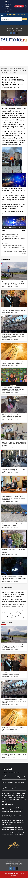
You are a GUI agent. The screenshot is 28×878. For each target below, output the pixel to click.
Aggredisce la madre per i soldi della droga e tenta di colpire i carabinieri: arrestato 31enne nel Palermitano (13, 283)
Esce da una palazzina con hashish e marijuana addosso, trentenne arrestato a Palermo (14, 578)
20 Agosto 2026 (14, 554)
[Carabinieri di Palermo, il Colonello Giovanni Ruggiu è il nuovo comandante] (14, 298)
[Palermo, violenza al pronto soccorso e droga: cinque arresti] (14, 458)
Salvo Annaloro (6, 757)
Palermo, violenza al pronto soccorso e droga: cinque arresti (13, 470)
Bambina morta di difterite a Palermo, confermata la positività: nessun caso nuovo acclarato (13, 336)
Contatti (18, 26)
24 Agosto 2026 (14, 286)
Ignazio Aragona (17, 788)
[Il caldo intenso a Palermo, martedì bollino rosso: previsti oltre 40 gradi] (14, 351)
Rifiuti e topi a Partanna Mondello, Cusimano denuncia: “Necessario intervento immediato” (12, 416)
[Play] (4, 227)
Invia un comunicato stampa (14, 28)
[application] (14, 222)
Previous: (13, 245)
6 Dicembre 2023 (15, 87)
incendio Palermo (9, 234)
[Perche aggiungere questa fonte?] (26, 6)
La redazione (11, 26)
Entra (24, 19)
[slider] (12, 227)
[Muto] (21, 227)
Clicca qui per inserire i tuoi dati (7, 22)
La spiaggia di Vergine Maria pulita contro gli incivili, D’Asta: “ (12, 524)
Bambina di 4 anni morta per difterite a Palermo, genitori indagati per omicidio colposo (14, 443)
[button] (14, 222)
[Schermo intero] (24, 227)
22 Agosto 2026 (14, 419)
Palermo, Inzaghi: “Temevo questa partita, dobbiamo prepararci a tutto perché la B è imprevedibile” (13, 389)
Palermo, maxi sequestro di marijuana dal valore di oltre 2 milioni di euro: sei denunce (13, 551)
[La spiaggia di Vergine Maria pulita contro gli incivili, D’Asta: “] (14, 513)
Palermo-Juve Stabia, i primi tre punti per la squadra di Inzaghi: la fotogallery (14, 617)
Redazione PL (6, 87)
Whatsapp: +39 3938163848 (14, 30)
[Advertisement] (14, 58)
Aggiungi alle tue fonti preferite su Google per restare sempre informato (9, 6)
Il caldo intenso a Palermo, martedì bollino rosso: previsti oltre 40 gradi (12, 362)
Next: (14, 251)
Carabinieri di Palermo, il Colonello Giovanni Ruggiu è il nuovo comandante (14, 309)
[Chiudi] (4, 6)
